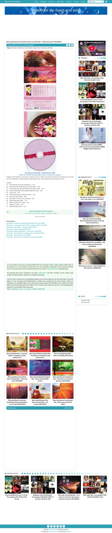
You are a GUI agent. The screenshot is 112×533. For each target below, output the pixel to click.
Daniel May (20, 48)
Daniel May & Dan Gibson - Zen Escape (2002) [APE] (21, 227)
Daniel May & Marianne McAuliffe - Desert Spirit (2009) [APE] (23, 231)
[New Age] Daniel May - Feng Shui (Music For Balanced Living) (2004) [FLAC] (17, 355)
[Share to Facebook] (67, 45)
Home (36, 1)
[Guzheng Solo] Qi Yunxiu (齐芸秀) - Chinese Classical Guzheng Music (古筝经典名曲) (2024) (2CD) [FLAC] (92, 147)
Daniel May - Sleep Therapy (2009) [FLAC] (18, 229)
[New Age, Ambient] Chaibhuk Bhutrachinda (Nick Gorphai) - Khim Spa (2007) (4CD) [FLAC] (92, 221)
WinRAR (34, 289)
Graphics (68, 1)
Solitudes (50, 48)
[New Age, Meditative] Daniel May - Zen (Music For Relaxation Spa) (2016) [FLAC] (40, 355)
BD (35, 213)
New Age (44, 48)
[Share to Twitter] (72, 45)
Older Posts (68, 408)
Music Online (60, 1)
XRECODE (41, 289)
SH (29, 213)
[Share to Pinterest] (70, 45)
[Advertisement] (56, 27)
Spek (20, 289)
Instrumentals (28, 48)
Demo (43, 213)
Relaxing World (52, 529)
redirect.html (42, 273)
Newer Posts (12, 408)
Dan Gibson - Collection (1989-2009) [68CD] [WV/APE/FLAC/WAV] (25, 223)
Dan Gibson (13, 48)
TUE (14, 45)
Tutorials (76, 1)
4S (26, 213)
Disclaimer (43, 1)
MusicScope (14, 289)
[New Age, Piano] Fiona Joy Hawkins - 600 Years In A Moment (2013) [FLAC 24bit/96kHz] (92, 244)
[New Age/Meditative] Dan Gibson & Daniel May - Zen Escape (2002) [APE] (40, 402)
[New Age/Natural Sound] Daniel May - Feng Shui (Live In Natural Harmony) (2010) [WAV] (63, 379)
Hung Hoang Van (53, 531)
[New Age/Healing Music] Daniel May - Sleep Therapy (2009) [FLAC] (40, 379)
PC (32, 213)
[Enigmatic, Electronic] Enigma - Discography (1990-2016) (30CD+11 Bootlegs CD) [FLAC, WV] (92, 123)
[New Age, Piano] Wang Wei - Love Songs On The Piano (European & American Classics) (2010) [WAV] (69, 497)
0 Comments (29, 45)
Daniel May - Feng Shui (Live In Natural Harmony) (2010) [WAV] (24, 237)
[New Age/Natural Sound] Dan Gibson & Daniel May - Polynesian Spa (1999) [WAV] (33, 42)
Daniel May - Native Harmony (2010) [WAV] (18, 235)
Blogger (68, 531)
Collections (52, 1)
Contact (83, 1)
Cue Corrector (27, 289)
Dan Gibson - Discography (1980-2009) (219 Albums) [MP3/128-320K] (26, 225)
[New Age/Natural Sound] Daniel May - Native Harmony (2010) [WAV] (63, 402)
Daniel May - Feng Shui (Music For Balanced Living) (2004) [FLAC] (25, 233)
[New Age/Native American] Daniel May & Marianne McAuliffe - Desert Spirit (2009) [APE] (17, 402)
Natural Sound (37, 48)
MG (39, 213)
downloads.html (52, 268)
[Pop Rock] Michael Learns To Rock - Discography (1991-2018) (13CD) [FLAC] (16, 497)
